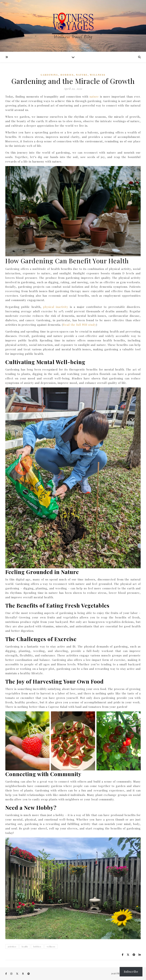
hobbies (37, 946)
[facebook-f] (6, 973)
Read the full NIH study (79, 324)
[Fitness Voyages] (73, 26)
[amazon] (23, 973)
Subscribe (131, 971)
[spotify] (28, 973)
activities (12, 946)
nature (94, 96)
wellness (51, 946)
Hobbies (67, 74)
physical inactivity (55, 307)
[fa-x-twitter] (17, 973)
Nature (82, 74)
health (25, 946)
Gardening (49, 74)
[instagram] (11, 973)
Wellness (97, 74)
